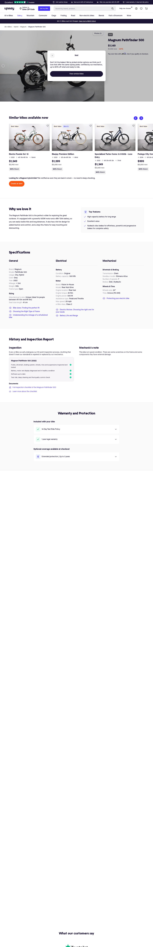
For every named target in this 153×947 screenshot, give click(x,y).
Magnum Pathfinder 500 (37, 27)
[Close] (78, 1)
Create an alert (17, 184)
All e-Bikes (8, 27)
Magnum (23, 27)
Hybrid (16, 27)
